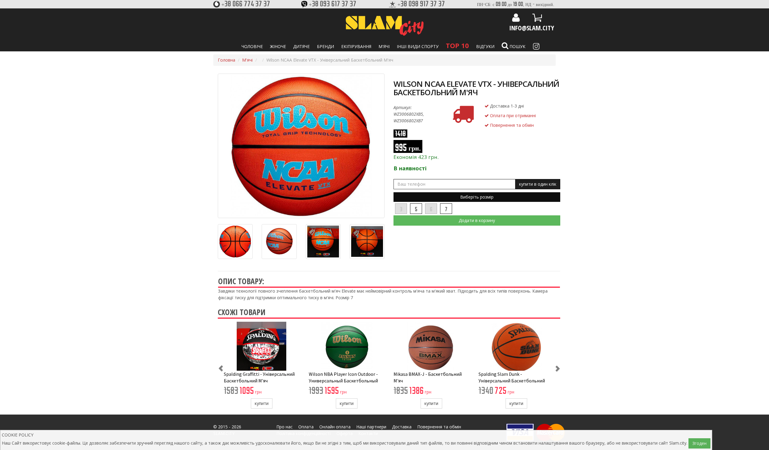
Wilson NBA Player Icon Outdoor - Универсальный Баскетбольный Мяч (343, 380)
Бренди (325, 46)
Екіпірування (356, 46)
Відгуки (485, 46)
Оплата (306, 427)
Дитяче (301, 46)
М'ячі (384, 46)
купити (262, 403)
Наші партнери (371, 427)
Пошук (516, 46)
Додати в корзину (477, 220)
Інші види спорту (418, 46)
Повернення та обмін (511, 125)
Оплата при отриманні (512, 115)
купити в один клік (537, 184)
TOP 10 (457, 45)
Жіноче (278, 46)
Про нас (284, 427)
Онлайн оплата (335, 427)
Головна (226, 60)
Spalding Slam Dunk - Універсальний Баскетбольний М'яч (512, 380)
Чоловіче (252, 46)
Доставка (402, 427)
